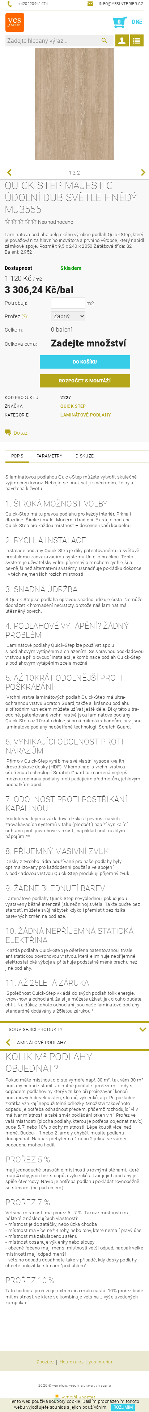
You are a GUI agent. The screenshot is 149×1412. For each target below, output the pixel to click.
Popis (17, 456)
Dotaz (21, 433)
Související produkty (36, 1029)
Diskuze (85, 456)
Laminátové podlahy (85, 415)
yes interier (100, 1361)
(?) (24, 316)
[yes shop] (14, 22)
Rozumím (123, 1407)
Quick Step (73, 406)
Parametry (50, 456)
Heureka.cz (72, 1361)
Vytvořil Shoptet (78, 1397)
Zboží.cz (46, 1361)
